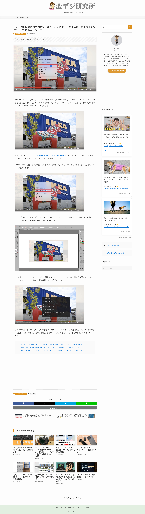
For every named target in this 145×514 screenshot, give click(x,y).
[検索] (81, 498)
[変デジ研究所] (72, 6)
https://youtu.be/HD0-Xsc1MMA (113, 146)
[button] (23, 403)
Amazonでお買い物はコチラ (115, 245)
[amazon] (74, 498)
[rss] (77, 498)
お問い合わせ (72, 508)
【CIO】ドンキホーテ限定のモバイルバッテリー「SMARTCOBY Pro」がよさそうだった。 (54, 350)
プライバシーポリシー (84, 508)
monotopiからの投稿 (125, 237)
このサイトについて (60, 508)
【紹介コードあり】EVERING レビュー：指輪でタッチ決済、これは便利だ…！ (49, 347)
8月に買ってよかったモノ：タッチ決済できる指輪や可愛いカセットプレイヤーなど (51, 344)
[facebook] (64, 498)
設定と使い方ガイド (20, 33)
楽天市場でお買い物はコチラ (115, 253)
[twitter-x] (67, 498)
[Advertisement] (55, 373)
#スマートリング (112, 139)
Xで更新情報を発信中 (117, 70)
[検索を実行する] (130, 27)
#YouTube (107, 150)
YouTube (32, 393)
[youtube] (71, 498)
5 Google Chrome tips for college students (50, 155)
